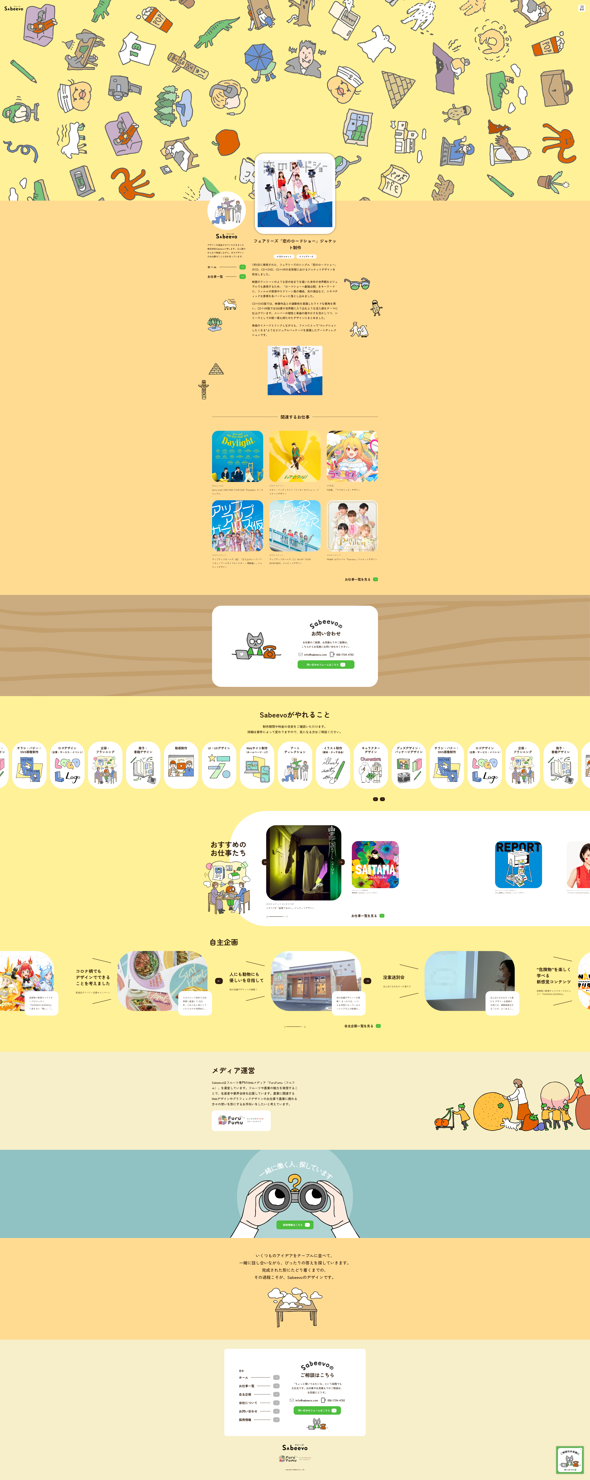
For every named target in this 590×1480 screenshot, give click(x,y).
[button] (375, 799)
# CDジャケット (284, 256)
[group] (303, 867)
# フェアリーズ (306, 256)
